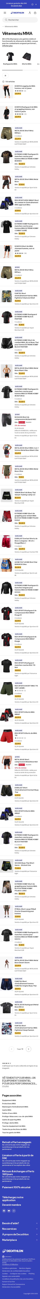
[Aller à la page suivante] (28, 1049)
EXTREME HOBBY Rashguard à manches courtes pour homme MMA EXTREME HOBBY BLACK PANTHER (27, 838)
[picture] (6, 91)
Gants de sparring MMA (11, 1120)
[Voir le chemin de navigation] (3, 26)
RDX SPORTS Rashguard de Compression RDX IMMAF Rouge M (26, 613)
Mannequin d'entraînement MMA (15, 1107)
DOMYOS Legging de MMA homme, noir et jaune (25, 87)
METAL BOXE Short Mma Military (24, 132)
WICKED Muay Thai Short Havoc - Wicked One (24, 864)
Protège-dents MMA (10, 1123)
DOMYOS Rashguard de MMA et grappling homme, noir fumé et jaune (26, 109)
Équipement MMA (9, 1100)
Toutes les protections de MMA (14, 1129)
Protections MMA (9, 1103)
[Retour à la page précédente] (11, 1049)
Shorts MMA (26, 64)
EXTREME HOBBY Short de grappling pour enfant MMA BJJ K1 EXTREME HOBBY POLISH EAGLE (27, 516)
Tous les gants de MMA (11, 1132)
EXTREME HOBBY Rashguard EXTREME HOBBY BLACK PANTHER (26, 316)
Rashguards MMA (10, 64)
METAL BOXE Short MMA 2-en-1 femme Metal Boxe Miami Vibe (27, 449)
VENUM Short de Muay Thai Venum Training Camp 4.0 (25, 494)
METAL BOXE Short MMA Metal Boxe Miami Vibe (26, 369)
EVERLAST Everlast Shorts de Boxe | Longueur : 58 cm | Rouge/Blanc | (26, 541)
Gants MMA (6, 1110)
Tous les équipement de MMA (13, 1126)
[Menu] (5, 12)
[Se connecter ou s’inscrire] (29, 12)
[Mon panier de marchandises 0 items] (35, 12)
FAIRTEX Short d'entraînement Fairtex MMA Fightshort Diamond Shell (26, 295)
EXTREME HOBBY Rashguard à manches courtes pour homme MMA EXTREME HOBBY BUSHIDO (27, 157)
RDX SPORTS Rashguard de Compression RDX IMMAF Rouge (26, 639)
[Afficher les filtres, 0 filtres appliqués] (5, 75)
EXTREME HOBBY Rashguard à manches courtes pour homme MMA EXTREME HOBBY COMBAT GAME (27, 227)
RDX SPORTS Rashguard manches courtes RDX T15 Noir (25, 665)
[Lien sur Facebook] (4, 1211)
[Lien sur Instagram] (14, 1211)
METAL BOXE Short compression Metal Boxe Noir (26, 761)
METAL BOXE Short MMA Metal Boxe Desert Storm (26, 961)
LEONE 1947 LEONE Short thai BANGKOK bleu (26, 563)
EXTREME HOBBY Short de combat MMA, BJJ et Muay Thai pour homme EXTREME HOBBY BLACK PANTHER (27, 343)
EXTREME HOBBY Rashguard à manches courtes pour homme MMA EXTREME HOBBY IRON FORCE (27, 392)
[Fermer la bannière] (36, 4)
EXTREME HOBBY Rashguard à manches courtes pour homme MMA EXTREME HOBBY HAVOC (27, 935)
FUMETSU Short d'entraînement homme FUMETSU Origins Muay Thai (26, 983)
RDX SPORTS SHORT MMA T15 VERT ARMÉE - (26, 687)
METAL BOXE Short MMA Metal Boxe (26, 180)
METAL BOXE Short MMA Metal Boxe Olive (26, 470)
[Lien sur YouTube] (9, 1211)
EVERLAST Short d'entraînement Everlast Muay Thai (27, 790)
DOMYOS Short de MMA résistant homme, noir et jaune (25, 248)
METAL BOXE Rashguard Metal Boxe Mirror (27, 1006)
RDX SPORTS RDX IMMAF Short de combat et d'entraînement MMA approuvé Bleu (27, 202)
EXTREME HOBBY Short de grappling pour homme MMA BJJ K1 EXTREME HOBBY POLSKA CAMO (26, 887)
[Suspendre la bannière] (32, 4)
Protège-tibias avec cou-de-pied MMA (17, 1116)
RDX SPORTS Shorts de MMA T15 (26, 734)
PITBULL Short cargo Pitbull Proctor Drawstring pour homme (25, 911)
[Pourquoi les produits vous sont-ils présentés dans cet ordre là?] (3, 81)
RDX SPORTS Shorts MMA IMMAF (25, 713)
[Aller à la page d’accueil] (17, 13)
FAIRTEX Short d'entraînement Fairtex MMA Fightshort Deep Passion (26, 1028)
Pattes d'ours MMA (9, 1113)
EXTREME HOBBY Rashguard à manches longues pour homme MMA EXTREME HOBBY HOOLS (27, 588)
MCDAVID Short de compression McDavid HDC (25, 418)
